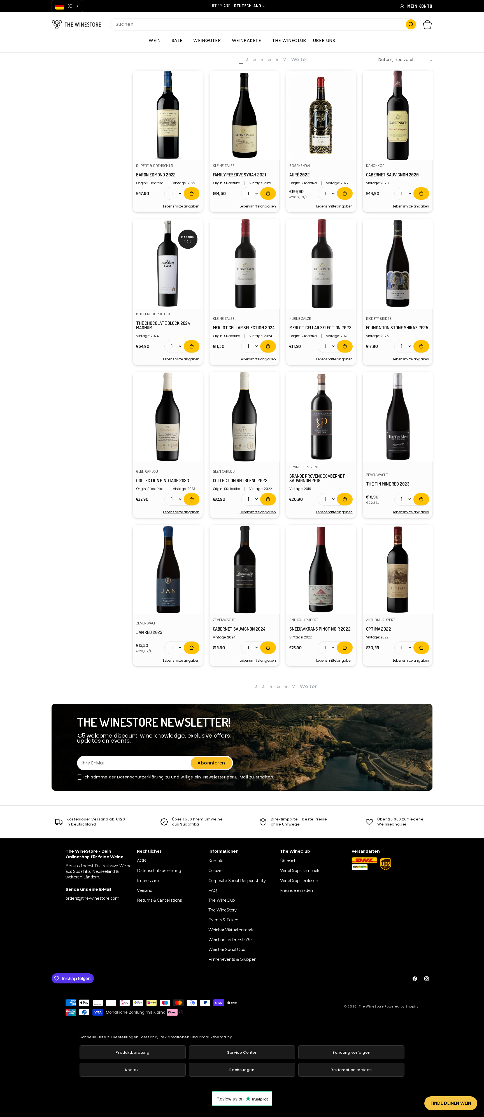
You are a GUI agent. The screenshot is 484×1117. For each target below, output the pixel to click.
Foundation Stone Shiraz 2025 (397, 327)
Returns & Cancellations (159, 900)
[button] (156, 40)
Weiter (300, 59)
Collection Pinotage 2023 (162, 480)
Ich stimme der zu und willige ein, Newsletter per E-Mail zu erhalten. (178, 777)
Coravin (215, 870)
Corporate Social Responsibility (237, 880)
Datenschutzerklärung (141, 777)
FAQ (212, 890)
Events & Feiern (223, 919)
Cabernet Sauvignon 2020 (392, 174)
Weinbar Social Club (226, 949)
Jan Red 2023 (149, 632)
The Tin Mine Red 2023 (388, 484)
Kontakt (216, 860)
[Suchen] (411, 24)
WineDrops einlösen (299, 880)
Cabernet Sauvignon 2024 (239, 629)
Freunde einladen (296, 890)
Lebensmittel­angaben (181, 206)
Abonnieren (211, 763)
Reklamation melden (351, 1069)
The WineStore (371, 1006)
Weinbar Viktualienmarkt (231, 929)
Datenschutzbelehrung (159, 870)
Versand (144, 890)
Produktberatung (132, 1052)
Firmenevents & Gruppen (232, 959)
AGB (141, 860)
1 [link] (240, 59)
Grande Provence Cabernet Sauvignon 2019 (317, 478)
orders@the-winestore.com (92, 898)
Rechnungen (241, 1069)
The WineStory (222, 910)
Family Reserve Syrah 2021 (239, 174)
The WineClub (221, 900)
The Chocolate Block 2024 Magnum (163, 325)
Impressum (148, 880)
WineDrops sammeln (300, 870)
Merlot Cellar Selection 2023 (320, 327)
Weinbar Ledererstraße (230, 939)
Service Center (242, 1052)
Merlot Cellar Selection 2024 (244, 327)
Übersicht (289, 860)
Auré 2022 (299, 174)
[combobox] (263, 24)
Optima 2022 (378, 629)
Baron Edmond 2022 (156, 174)
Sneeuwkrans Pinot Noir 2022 (320, 629)
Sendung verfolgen (351, 1052)
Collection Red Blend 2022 (240, 480)
